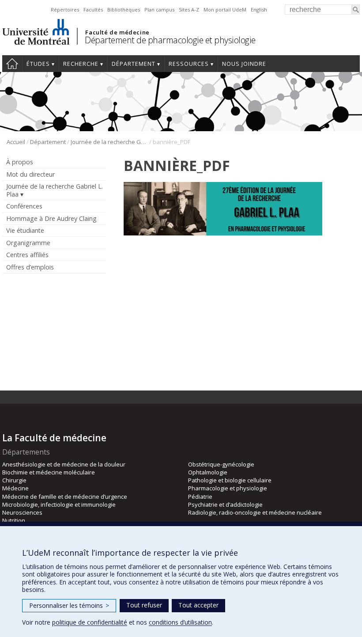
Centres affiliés (27, 254)
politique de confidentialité (89, 622)
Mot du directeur (30, 174)
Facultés (93, 9)
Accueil (12, 63)
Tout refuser (144, 605)
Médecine (15, 488)
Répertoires (65, 9)
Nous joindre (244, 64)
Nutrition (13, 520)
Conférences (24, 206)
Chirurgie (14, 480)
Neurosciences (22, 512)
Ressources (189, 64)
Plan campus (159, 9)
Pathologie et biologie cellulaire (230, 480)
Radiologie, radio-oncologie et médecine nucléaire (255, 512)
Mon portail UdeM (225, 9)
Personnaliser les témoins (69, 605)
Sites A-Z (189, 9)
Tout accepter (198, 605)
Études (38, 64)
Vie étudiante (25, 230)
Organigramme (28, 243)
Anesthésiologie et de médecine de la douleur (63, 464)
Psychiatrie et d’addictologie (225, 504)
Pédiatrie (200, 497)
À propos (19, 162)
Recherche (80, 64)
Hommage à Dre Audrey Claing (51, 218)
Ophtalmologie (207, 472)
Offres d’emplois (30, 267)
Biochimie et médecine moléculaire (48, 472)
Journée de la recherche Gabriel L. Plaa (109, 142)
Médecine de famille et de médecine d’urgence (64, 497)
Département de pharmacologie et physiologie (170, 40)
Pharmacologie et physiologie (227, 488)
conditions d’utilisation (180, 622)
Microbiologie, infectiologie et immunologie (59, 504)
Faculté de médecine (117, 32)
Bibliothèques (123, 9)
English (259, 9)
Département (133, 64)
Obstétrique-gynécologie (221, 464)
